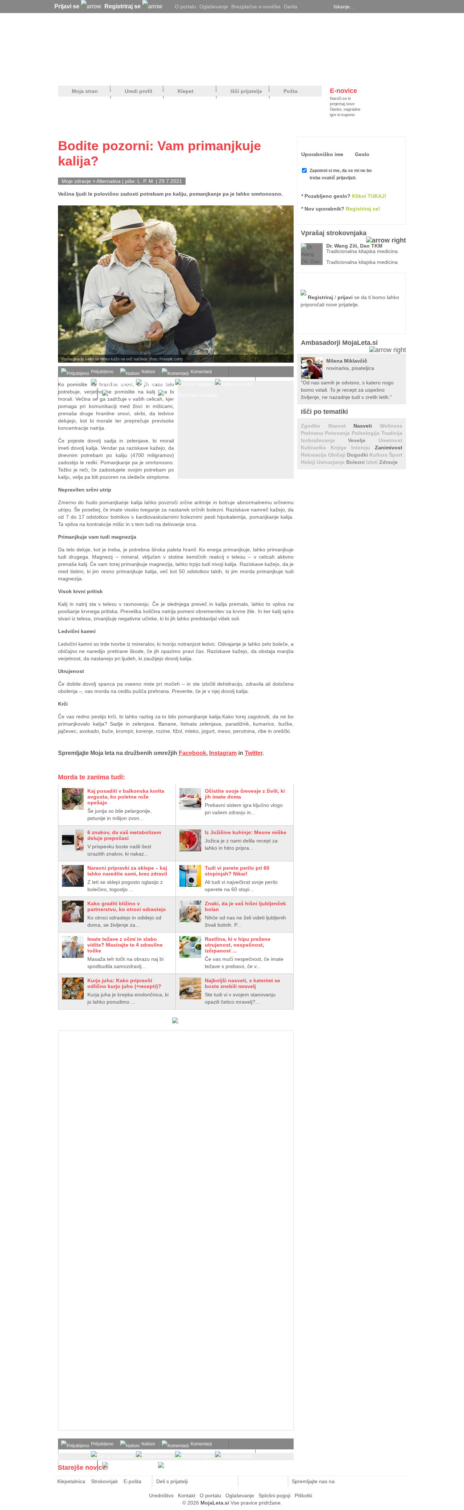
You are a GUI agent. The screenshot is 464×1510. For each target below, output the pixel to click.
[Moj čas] (329, 73)
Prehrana (313, 433)
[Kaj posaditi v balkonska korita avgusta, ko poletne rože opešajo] (73, 799)
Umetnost (390, 440)
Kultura (379, 455)
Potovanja (338, 433)
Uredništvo (161, 1495)
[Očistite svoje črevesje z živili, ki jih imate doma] (190, 799)
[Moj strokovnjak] (77, 73)
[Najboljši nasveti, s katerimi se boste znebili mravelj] (190, 988)
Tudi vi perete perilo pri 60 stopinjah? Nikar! (237, 871)
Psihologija (366, 433)
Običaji (337, 455)
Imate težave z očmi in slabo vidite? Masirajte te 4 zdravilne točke (125, 945)
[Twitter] (306, 6)
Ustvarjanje (331, 462)
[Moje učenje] (205, 73)
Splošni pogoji (274, 1495)
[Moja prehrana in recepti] (283, 73)
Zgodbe (314, 426)
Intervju (363, 447)
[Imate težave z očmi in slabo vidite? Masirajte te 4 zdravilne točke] (73, 947)
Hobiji (309, 462)
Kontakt (186, 1495)
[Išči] (404, 6)
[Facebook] (315, 6)
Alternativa (108, 181)
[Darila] (175, 1021)
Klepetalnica (71, 1481)
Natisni (148, 371)
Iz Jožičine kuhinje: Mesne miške (245, 832)
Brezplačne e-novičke (256, 6)
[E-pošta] (228, 1481)
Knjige (341, 447)
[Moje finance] (360, 73)
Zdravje (388, 462)
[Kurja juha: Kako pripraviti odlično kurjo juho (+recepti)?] (73, 988)
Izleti (372, 462)
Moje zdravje (76, 181)
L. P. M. (145, 181)
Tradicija (391, 433)
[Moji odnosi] (143, 73)
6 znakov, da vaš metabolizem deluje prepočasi (124, 835)
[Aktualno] (392, 73)
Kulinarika (316, 447)
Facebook (192, 753)
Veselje (363, 440)
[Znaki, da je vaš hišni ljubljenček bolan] (190, 911)
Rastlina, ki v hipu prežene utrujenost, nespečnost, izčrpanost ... (237, 945)
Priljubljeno (102, 371)
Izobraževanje (324, 440)
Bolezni (356, 462)
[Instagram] (324, 6)
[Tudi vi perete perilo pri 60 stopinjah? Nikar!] (190, 876)
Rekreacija (314, 455)
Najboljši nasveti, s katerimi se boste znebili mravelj (242, 983)
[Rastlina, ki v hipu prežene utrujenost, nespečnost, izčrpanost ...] (190, 947)
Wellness (391, 426)
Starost (341, 426)
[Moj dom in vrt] (174, 73)
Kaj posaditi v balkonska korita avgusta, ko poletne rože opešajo (125, 796)
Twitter (253, 753)
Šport (395, 455)
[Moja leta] (127, 42)
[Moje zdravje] (114, 73)
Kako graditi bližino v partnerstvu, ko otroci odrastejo (126, 906)
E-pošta (132, 1481)
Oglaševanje (213, 6)
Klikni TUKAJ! (369, 196)
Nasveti (366, 426)
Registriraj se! (363, 209)
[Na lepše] (235, 73)
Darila (290, 6)
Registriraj (320, 297)
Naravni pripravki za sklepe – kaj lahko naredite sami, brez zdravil (127, 871)
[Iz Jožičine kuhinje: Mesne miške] (190, 840)
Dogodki (358, 455)
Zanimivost (388, 447)
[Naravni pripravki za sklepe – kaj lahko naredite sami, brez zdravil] (73, 876)
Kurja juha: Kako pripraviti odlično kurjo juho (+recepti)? (124, 983)
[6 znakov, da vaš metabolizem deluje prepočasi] (73, 840)
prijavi (345, 297)
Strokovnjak (104, 1481)
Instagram (223, 753)
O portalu (185, 6)
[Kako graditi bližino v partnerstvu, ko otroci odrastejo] (73, 911)
